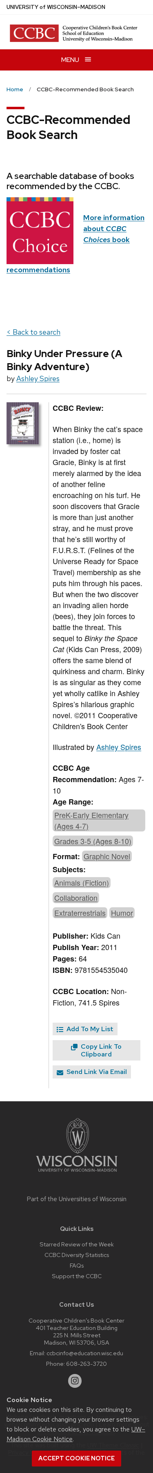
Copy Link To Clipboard (100, 1050)
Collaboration (76, 897)
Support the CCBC (77, 1276)
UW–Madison (56, 7)
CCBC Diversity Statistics (76, 1255)
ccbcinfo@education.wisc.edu (85, 1353)
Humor (122, 912)
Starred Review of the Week (77, 1244)
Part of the (76, 1199)
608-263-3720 (86, 1363)
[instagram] (75, 1381)
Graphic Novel (107, 856)
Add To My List (89, 1029)
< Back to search (33, 332)
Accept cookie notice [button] (76, 1458)
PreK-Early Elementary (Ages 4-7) (91, 820)
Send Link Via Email (96, 1071)
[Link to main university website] (77, 1173)
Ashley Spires (38, 378)
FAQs (77, 1265)
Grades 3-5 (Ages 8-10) (92, 841)
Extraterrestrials (80, 912)
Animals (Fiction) (81, 882)
